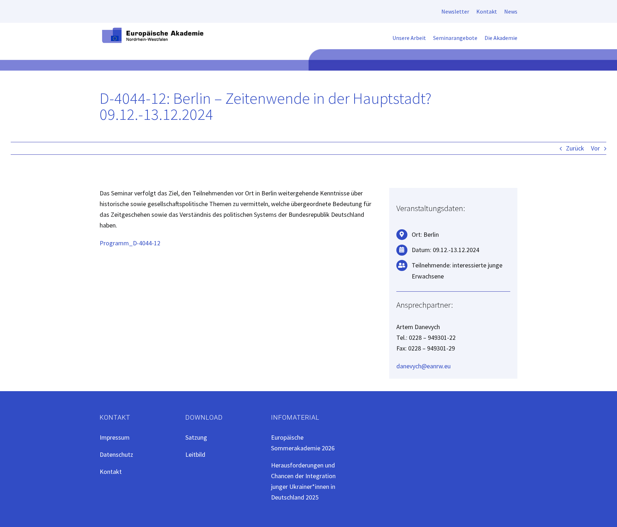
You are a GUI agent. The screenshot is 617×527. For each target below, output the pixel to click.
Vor (595, 148)
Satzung (196, 437)
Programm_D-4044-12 (130, 243)
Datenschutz (116, 454)
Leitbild (195, 454)
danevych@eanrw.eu (423, 366)
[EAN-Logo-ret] (153, 29)
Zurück (575, 148)
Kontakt (111, 471)
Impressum (115, 437)
